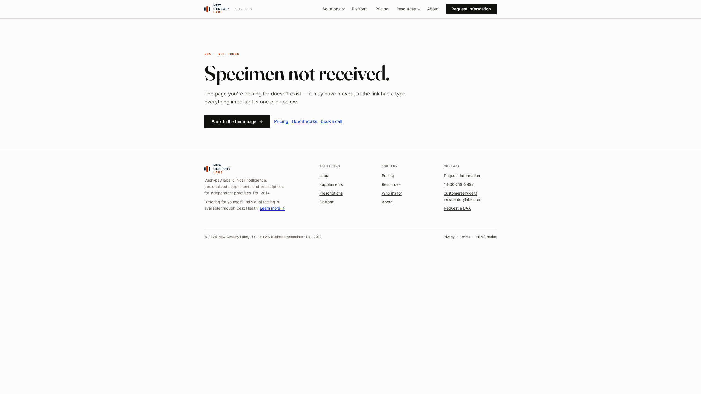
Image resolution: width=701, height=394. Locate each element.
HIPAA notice (486, 237)
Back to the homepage (237, 121)
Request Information (471, 9)
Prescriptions (331, 193)
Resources (406, 9)
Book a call (331, 121)
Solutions (332, 9)
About (433, 9)
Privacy (449, 237)
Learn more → (272, 208)
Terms (465, 237)
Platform (360, 9)
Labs (323, 175)
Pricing (382, 9)
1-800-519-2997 (459, 184)
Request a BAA (457, 208)
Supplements (331, 184)
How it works (304, 121)
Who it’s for (392, 193)
